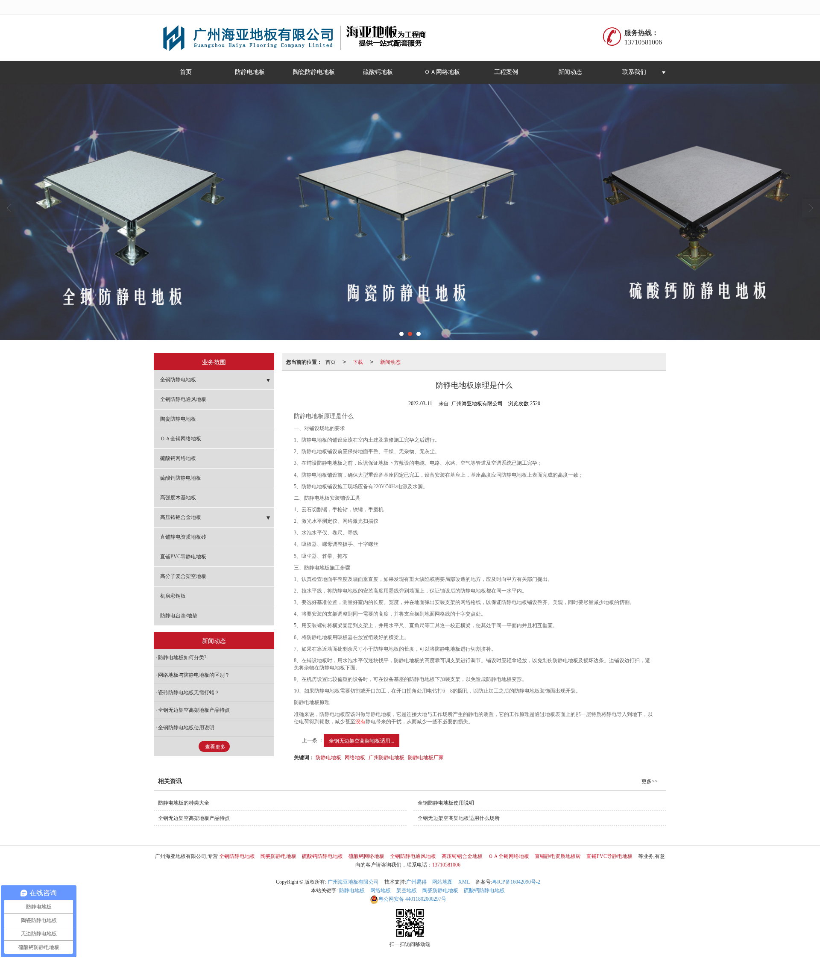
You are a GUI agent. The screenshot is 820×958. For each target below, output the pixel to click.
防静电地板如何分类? (182, 657)
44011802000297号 (412, 899)
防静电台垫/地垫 (178, 616)
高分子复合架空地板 (183, 576)
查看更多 (215, 747)
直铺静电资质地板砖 (183, 537)
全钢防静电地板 (178, 380)
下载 (358, 361)
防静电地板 (250, 72)
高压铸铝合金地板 (180, 517)
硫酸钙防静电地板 (180, 478)
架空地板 (406, 890)
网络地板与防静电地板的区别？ (194, 675)
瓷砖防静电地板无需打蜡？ (189, 693)
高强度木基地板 (178, 498)
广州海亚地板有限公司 (353, 882)
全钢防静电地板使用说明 (186, 728)
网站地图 (442, 882)
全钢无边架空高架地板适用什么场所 (459, 818)
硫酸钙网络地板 (178, 458)
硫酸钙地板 (378, 72)
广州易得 (416, 882)
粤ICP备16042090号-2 (516, 882)
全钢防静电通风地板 (183, 399)
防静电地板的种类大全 (183, 803)
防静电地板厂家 (426, 757)
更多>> (649, 781)
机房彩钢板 (173, 596)
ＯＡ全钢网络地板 (180, 439)
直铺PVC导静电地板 (183, 557)
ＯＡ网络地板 (442, 72)
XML (464, 882)
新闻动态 (570, 72)
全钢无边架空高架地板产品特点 (194, 710)
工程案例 (506, 72)
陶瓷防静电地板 (314, 72)
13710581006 (446, 865)
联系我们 (634, 72)
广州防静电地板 (386, 757)
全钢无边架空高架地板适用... (361, 740)
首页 (186, 72)
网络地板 (355, 757)
